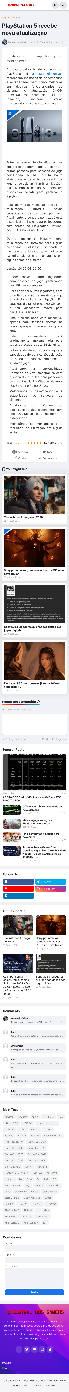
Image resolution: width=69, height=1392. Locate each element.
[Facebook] (19, 1349)
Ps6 (6, 1185)
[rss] (50, 1349)
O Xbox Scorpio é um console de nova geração (42, 808)
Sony (7, 1191)
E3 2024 (35, 1135)
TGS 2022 (51, 1204)
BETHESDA (48, 1116)
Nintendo (10, 1179)
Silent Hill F (54, 1185)
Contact (38, 1385)
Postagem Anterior (16, 739)
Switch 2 (9, 1204)
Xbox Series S (12, 1222)
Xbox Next (10, 1216)
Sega (27, 1185)
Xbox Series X (31, 1222)
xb (38, 1210)
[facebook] (18, 882)
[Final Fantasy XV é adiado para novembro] (12, 837)
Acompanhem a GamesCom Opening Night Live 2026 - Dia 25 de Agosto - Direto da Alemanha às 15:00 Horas (44, 852)
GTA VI (28, 1166)
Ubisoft (28, 1210)
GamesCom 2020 (14, 1154)
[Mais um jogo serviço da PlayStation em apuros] (12, 824)
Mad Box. (37, 1172)
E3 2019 (48, 1129)
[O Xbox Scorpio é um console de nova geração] (12, 810)
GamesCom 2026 (14, 1160)
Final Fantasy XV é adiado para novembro (41, 835)
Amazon (9, 1116)
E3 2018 (35, 1129)
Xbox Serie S (42, 1216)
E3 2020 (9, 1135)
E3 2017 (23, 1129)
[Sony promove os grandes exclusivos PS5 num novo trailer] (34, 548)
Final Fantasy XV (53, 1135)
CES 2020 (28, 1123)
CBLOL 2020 (11, 1123)
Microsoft (52, 1172)
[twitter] (27, 1349)
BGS (61, 1116)
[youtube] (18, 889)
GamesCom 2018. (14, 1148)
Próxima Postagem (53, 739)
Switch (48, 1197)
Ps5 (20, 18)
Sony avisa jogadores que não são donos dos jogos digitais (32, 628)
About (27, 1385)
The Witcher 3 (12, 1210)
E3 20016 (9, 1129)
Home (5, 1368)
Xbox (46, 1210)
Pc (38, 1179)
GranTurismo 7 (12, 1166)
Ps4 (46, 1179)
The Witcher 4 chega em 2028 (23, 517)
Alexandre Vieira (56, 1380)
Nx (20, 1179)
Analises (22, 1116)
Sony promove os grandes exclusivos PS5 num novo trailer (34, 572)
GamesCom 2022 (37, 1154)
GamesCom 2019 (36, 1148)
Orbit (29, 1179)
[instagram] (42, 1349)
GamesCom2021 (36, 1160)
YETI (45, 1222)
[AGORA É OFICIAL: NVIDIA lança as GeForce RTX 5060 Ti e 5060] (34, 772)
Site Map (51, 1385)
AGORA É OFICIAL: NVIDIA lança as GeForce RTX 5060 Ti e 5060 (32, 799)
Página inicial (8, 18)
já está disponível (46, 73)
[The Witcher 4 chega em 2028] (34, 495)
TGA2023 (37, 1204)
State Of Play (12, 1197)
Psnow (16, 1185)
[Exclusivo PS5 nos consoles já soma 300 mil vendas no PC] (34, 661)
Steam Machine (32, 1197)
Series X (39, 1185)
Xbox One (25, 1216)
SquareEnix (21, 1191)
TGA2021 (22, 1204)
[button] (4, 5)
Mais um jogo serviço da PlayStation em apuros (37, 822)
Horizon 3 (42, 1166)
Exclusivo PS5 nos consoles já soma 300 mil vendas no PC (32, 685)
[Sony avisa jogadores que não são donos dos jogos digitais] (34, 604)
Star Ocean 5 (50, 1191)
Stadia (34, 1191)
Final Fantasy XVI (14, 1141)
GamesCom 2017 (37, 1141)
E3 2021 (22, 1135)
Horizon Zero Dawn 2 (16, 1172)
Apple (35, 1116)
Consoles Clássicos (47, 1123)
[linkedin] (18, 896)
